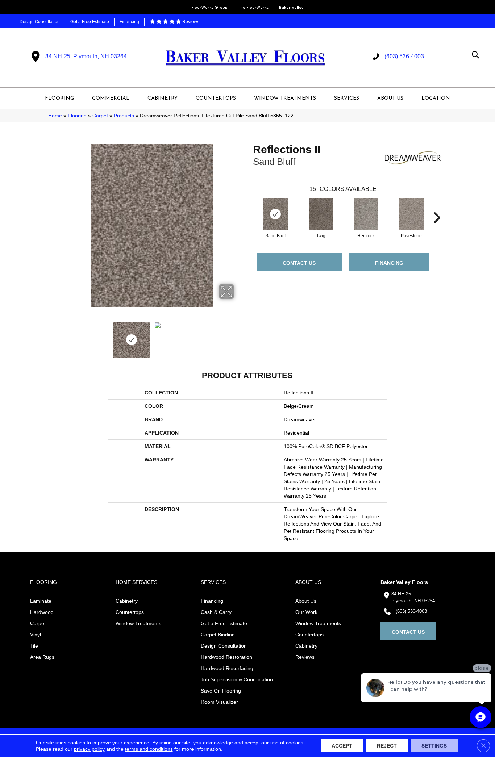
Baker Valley (291, 8)
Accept (342, 746)
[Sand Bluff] (276, 214)
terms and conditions (149, 749)
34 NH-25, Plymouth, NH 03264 (86, 56)
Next (238, 336)
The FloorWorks (253, 8)
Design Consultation (40, 21)
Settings (434, 746)
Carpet (100, 115)
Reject (387, 746)
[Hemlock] (366, 214)
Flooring (77, 115)
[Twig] (321, 214)
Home (55, 115)
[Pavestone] (412, 214)
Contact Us (299, 263)
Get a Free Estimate (89, 21)
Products (124, 115)
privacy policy (89, 749)
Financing (129, 21)
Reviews (190, 21)
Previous (65, 336)
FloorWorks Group (209, 8)
